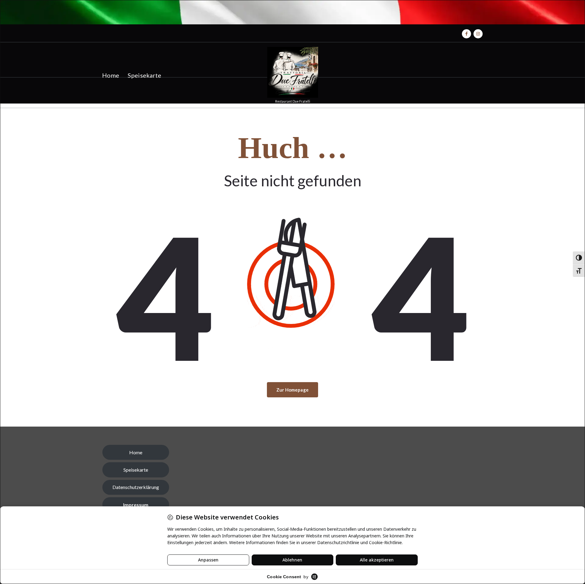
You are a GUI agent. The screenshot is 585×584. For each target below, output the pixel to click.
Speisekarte (144, 75)
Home (110, 75)
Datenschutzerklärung (135, 487)
